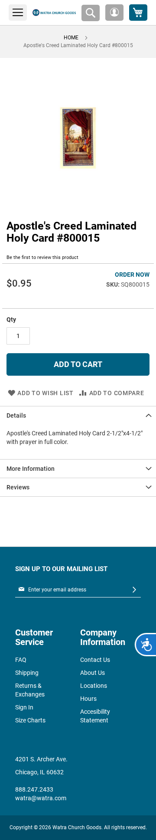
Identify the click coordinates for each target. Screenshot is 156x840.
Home (71, 38)
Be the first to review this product (42, 257)
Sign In (24, 707)
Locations (93, 685)
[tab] (78, 415)
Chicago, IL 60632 (39, 772)
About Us (92, 672)
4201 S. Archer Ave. (41, 759)
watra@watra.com (40, 798)
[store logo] (54, 12)
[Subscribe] (134, 589)
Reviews (17, 487)
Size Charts (30, 720)
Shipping (27, 672)
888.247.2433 (34, 789)
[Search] (90, 13)
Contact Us (95, 659)
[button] (114, 12)
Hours (88, 698)
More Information (30, 468)
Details (16, 415)
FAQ (20, 659)
